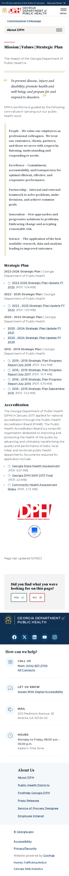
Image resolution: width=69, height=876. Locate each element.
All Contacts (26, 670)
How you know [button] (54, 3)
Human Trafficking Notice (30, 862)
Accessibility (23, 841)
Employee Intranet (31, 816)
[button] (59, 30)
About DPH (15, 30)
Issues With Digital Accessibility (40, 691)
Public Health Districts (34, 785)
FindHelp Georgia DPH (34, 793)
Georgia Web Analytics (28, 868)
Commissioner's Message (24, 21)
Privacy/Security (25, 848)
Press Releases (28, 800)
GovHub (49, 855)
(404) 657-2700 (37, 666)
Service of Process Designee (38, 808)
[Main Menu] (62, 11)
